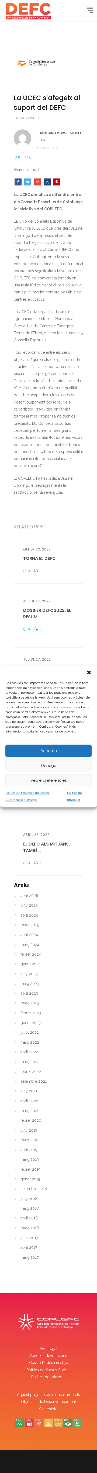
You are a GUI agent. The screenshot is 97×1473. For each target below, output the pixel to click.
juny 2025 (28, 905)
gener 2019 (30, 1179)
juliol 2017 (29, 1238)
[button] (89, 672)
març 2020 (30, 1111)
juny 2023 (29, 974)
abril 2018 (29, 1218)
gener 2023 (30, 1022)
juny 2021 (28, 1091)
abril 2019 (28, 1150)
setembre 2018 (33, 1189)
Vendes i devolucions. (48, 1355)
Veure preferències (48, 780)
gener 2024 (30, 964)
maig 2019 (29, 1140)
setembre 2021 (33, 1081)
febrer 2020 (30, 1120)
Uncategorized (27, 118)
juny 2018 (28, 1199)
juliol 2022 (29, 1032)
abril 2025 (29, 915)
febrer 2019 (30, 1169)
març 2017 (29, 1257)
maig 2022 (29, 1042)
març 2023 (29, 1003)
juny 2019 (28, 1130)
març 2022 (29, 1062)
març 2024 (29, 944)
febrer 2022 (30, 1071)
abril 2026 (29, 895)
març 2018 (29, 1228)
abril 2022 (29, 1052)
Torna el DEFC (39, 558)
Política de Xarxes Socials (48, 1370)
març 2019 (29, 1159)
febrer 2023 (30, 1013)
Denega (48, 765)
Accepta (48, 750)
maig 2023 (29, 983)
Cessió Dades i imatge (48, 1362)
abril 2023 (29, 993)
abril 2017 (28, 1247)
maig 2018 (29, 1208)
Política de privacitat (48, 1377)
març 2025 (29, 925)
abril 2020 (29, 1101)
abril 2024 (29, 934)
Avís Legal (48, 1348)
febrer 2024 (30, 954)
